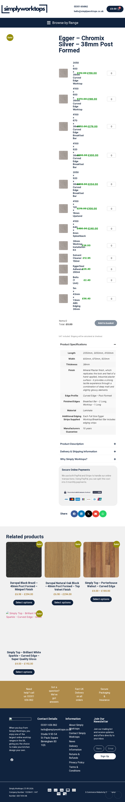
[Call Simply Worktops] (109, 795)
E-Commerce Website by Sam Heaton (100, 792)
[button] (62, 22)
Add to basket (106, 323)
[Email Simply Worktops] (118, 795)
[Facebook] (12, 760)
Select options (24, 602)
